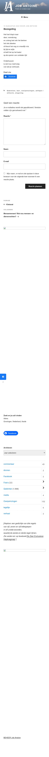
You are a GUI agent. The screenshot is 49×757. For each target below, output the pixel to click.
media (6, 495)
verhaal (7, 513)
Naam (6, 149)
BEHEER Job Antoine (12, 737)
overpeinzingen (27, 91)
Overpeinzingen (10, 501)
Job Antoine (26, 6)
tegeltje (7, 507)
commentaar (9, 464)
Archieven (8, 447)
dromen (7, 470)
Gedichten (11, 91)
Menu (26, 17)
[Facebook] (3, 377)
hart (18, 91)
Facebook (8, 476)
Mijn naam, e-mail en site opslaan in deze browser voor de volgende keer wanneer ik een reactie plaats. (22, 176)
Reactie (7, 116)
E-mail (6, 161)
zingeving (19, 93)
